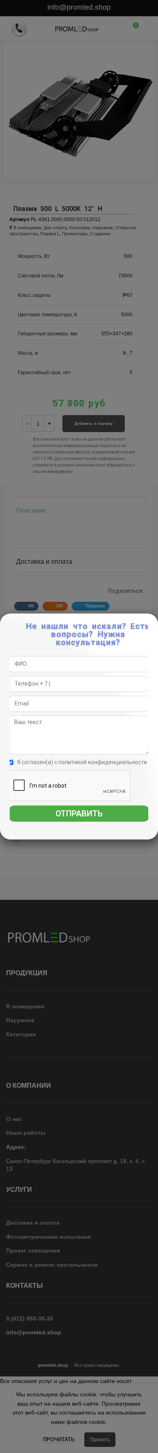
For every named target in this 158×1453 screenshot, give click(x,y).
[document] (79, 726)
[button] (152, 623)
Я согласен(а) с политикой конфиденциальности (82, 762)
